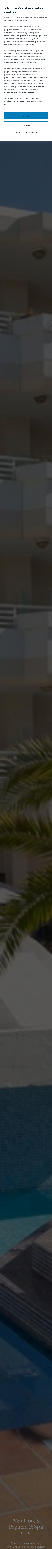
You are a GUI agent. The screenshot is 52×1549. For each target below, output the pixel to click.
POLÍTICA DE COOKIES (15, 101)
